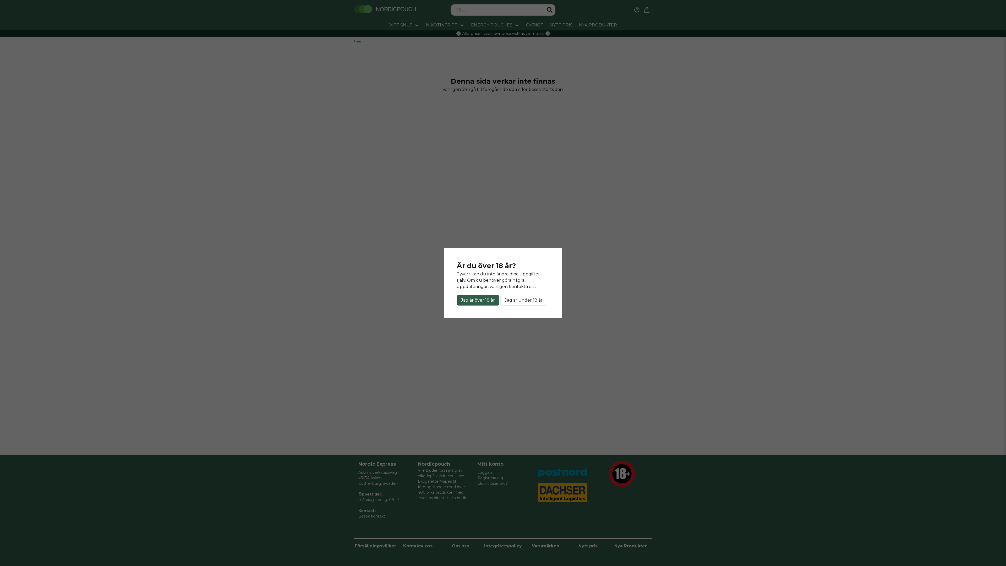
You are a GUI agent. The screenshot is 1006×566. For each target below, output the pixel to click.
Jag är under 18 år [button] (524, 300)
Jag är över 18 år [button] (478, 300)
